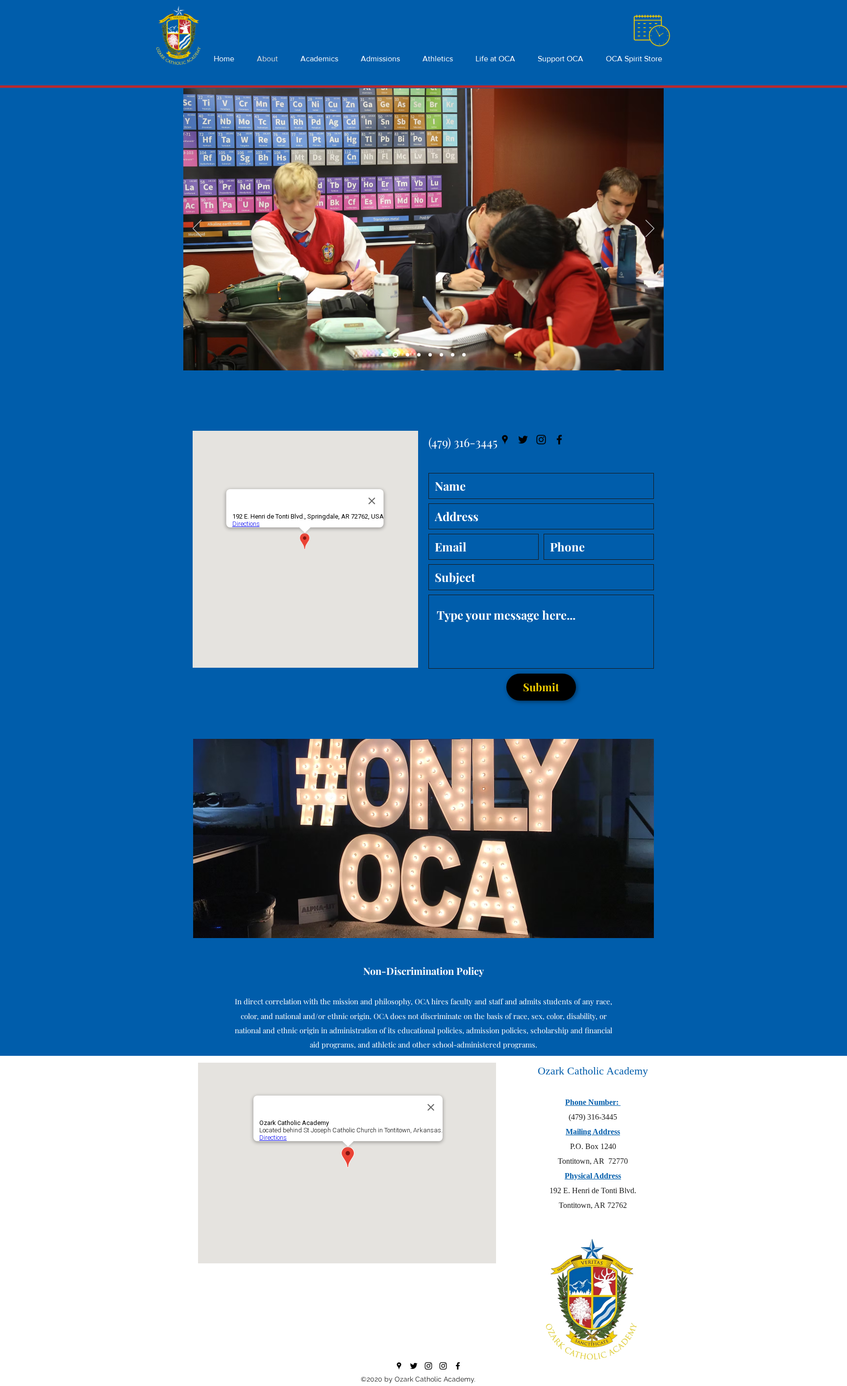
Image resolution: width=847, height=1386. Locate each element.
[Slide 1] (383, 355)
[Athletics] (443, 1366)
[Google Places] (504, 439)
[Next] (650, 229)
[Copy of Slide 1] (419, 355)
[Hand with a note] (651, 31)
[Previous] (197, 229)
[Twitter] (523, 439)
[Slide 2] (395, 355)
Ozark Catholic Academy (593, 1071)
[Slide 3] (407, 355)
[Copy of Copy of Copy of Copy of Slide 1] (464, 355)
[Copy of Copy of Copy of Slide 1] (441, 355)
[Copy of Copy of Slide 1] (430, 355)
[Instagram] (541, 439)
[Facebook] (559, 439)
